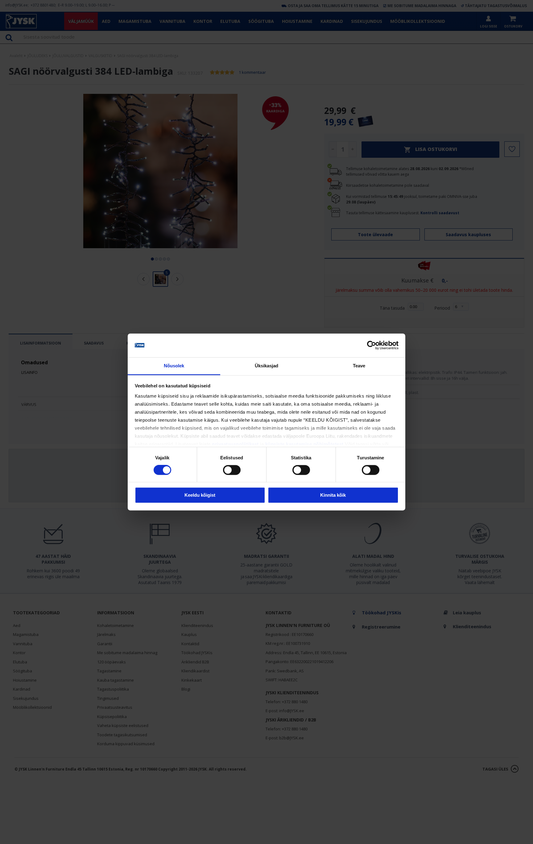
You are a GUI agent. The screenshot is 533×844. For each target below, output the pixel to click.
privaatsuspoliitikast (235, 444)
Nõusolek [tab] (174, 365)
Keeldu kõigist (199, 495)
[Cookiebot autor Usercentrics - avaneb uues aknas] (372, 345)
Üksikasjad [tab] (267, 365)
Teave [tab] (359, 365)
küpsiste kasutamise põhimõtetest (304, 444)
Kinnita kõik (333, 495)
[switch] (232, 470)
